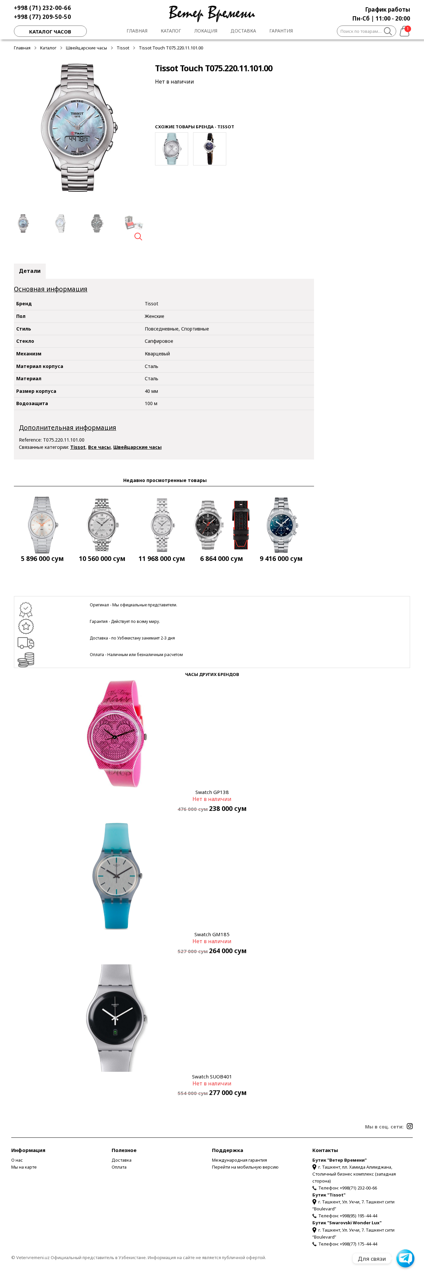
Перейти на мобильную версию (245, 1167)
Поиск (388, 32)
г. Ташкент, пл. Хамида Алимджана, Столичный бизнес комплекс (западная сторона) (354, 1174)
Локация (205, 31)
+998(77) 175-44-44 (358, 1244)
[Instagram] (410, 1126)
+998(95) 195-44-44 (358, 1216)
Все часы (99, 447)
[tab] (30, 271)
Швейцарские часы (86, 48)
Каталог (171, 31)
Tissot (123, 48)
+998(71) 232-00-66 (358, 1188)
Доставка (243, 31)
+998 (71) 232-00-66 (42, 8)
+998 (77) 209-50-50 (42, 17)
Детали (30, 270)
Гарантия (281, 31)
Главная (137, 31)
